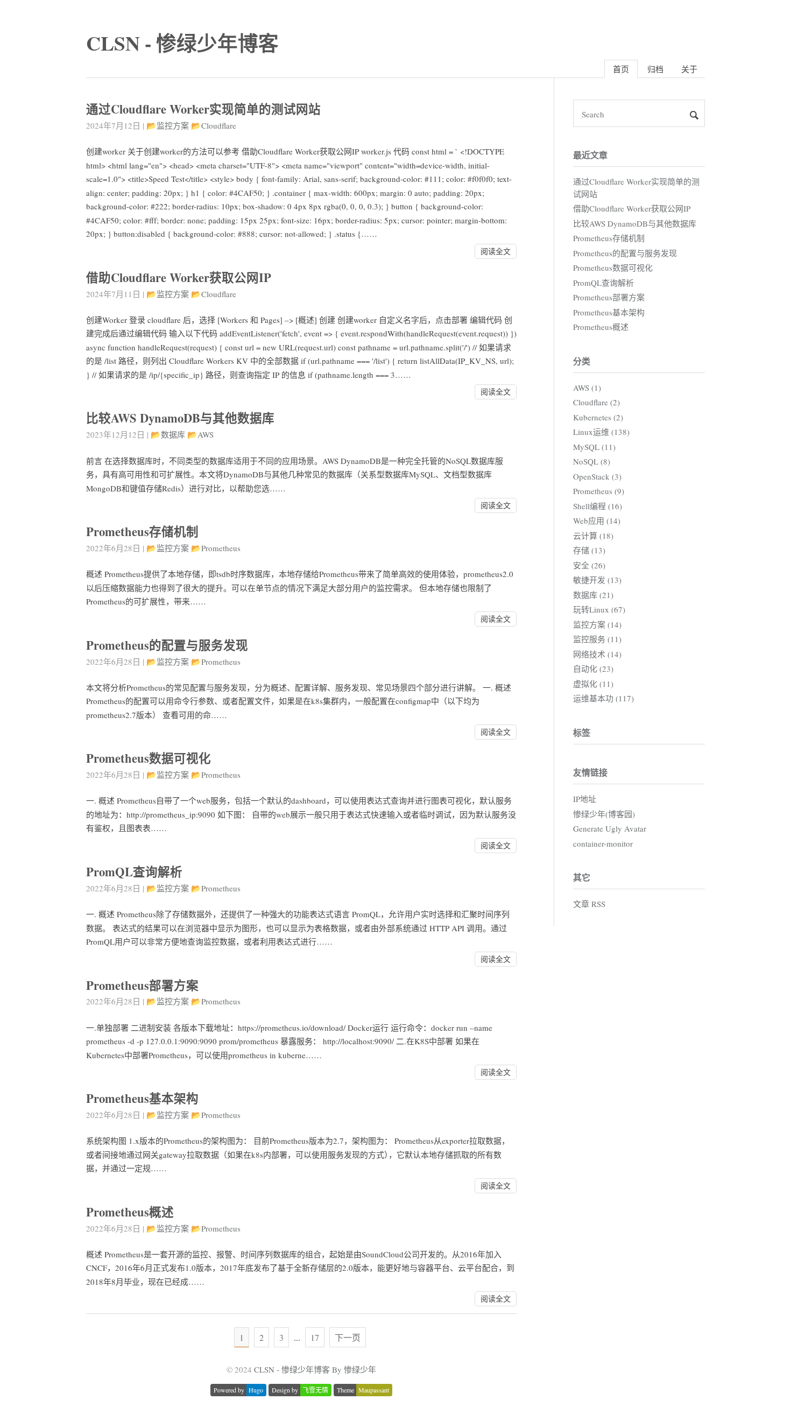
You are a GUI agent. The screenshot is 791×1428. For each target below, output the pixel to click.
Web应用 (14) (596, 520)
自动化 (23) (593, 668)
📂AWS (200, 434)
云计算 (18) (593, 535)
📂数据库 (168, 434)
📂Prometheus (216, 548)
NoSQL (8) (591, 461)
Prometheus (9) (598, 491)
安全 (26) (589, 565)
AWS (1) (587, 387)
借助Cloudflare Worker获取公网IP (178, 277)
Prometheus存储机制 (142, 531)
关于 (689, 69)
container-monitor (603, 843)
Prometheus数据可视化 (148, 758)
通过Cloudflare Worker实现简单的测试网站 (203, 109)
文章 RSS (589, 903)
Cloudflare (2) (596, 402)
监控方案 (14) (597, 624)
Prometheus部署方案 (142, 985)
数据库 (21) (593, 594)
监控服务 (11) (597, 639)
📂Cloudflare (213, 125)
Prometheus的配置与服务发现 (167, 645)
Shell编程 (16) (597, 506)
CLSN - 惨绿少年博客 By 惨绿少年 (315, 1369)
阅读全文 (496, 251)
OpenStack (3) (597, 476)
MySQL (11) (594, 446)
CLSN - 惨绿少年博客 (182, 43)
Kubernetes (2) (598, 417)
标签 (581, 732)
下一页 (348, 1337)
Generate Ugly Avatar (609, 828)
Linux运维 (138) (601, 431)
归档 (655, 69)
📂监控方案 (167, 125)
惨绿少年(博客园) (604, 813)
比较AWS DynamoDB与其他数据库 (180, 418)
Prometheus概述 (130, 1212)
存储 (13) (589, 550)
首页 (621, 69)
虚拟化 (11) (593, 683)
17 (314, 1337)
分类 (581, 361)
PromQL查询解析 (134, 872)
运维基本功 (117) (603, 698)
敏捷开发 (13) (597, 579)
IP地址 (584, 798)
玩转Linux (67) (599, 609)
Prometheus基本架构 (142, 1098)
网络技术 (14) (597, 654)
